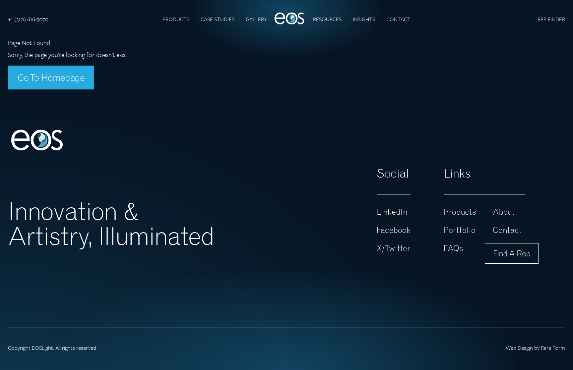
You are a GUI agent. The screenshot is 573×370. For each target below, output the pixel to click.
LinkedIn (392, 212)
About (504, 212)
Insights (364, 19)
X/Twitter (393, 248)
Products (175, 19)
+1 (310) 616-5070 (28, 19)
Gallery (256, 19)
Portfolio (460, 230)
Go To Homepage (51, 77)
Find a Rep (511, 253)
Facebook (394, 230)
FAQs (453, 248)
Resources (327, 19)
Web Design (519, 348)
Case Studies (217, 19)
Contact (398, 19)
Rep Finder (551, 19)
